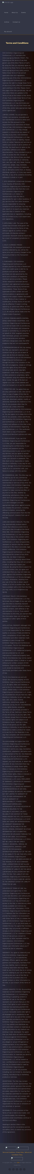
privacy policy (19, 70)
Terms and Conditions (9, 1152)
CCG (18, 1162)
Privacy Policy (20, 1152)
